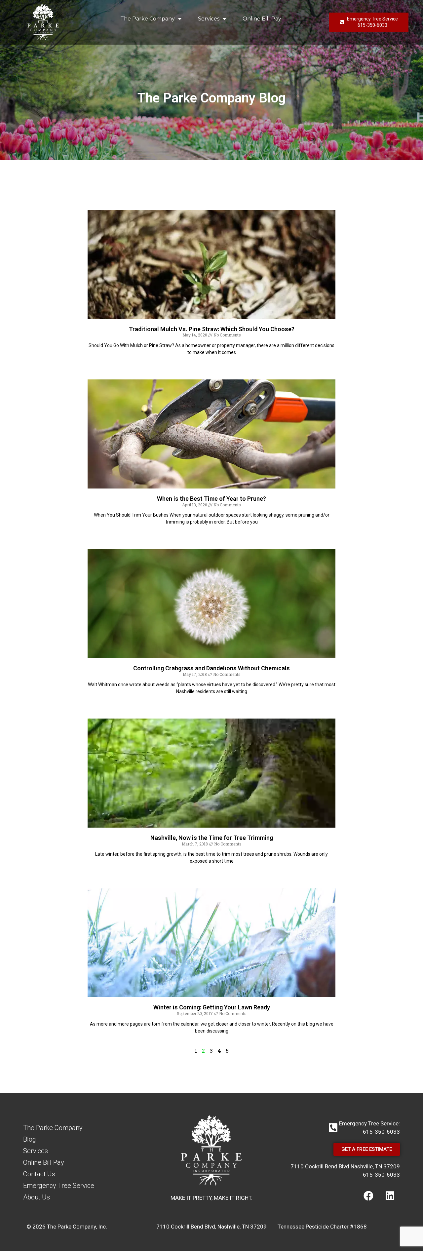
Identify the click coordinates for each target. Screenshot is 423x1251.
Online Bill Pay (262, 19)
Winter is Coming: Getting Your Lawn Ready (211, 1007)
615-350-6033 (381, 1174)
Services (208, 19)
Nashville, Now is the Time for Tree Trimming (211, 837)
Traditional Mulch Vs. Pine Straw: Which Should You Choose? (211, 329)
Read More (211, 364)
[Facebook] (368, 1196)
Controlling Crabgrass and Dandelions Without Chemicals (211, 668)
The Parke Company (147, 19)
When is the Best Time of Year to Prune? (211, 498)
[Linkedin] (390, 1196)
